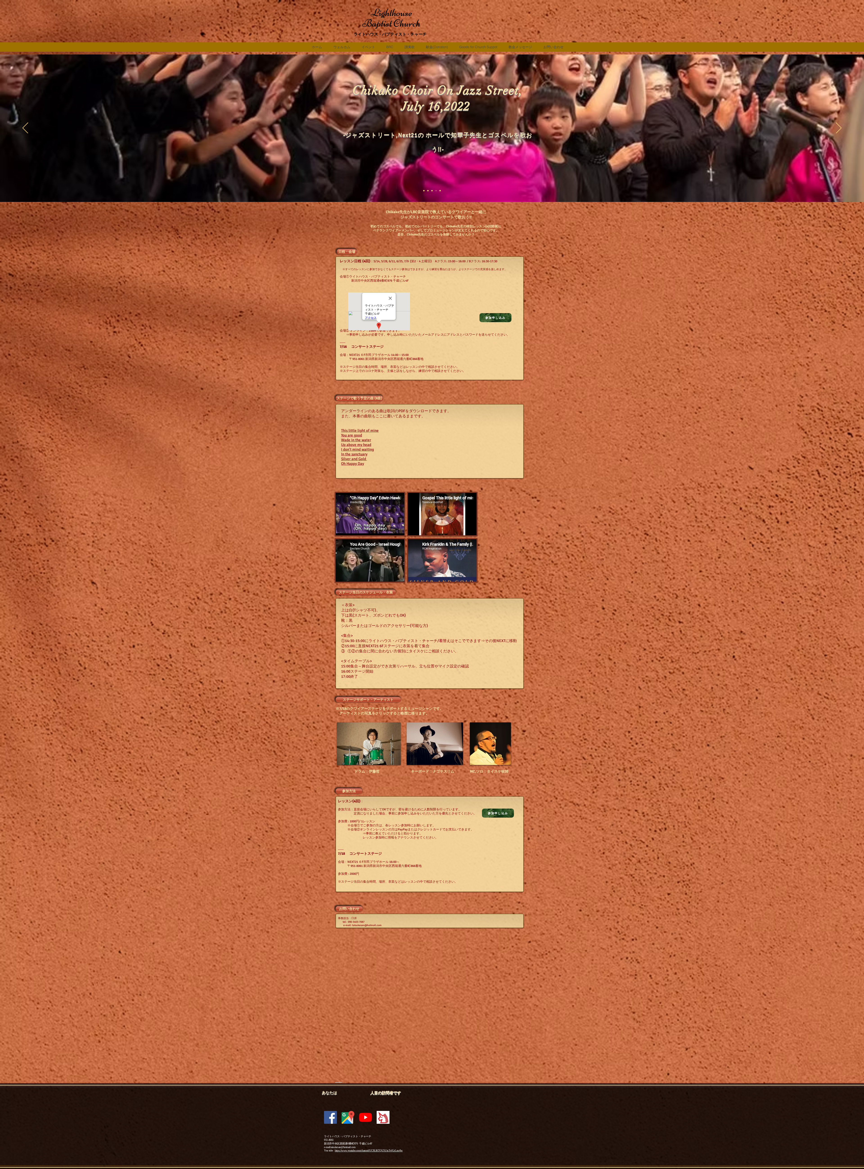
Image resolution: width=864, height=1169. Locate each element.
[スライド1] (424, 190)
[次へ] (839, 128)
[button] (347, 251)
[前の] (25, 128)
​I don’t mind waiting (357, 449)
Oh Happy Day (352, 463)
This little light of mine (360, 430)
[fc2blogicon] (383, 1117)
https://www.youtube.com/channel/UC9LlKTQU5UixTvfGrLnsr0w (369, 1150)
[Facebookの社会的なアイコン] (330, 1117)
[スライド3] (428, 190)
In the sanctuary (354, 454)
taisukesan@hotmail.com (367, 925)
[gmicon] (348, 1117)
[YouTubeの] (365, 1117)
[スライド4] (440, 190)
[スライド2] (436, 190)
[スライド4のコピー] (432, 190)
